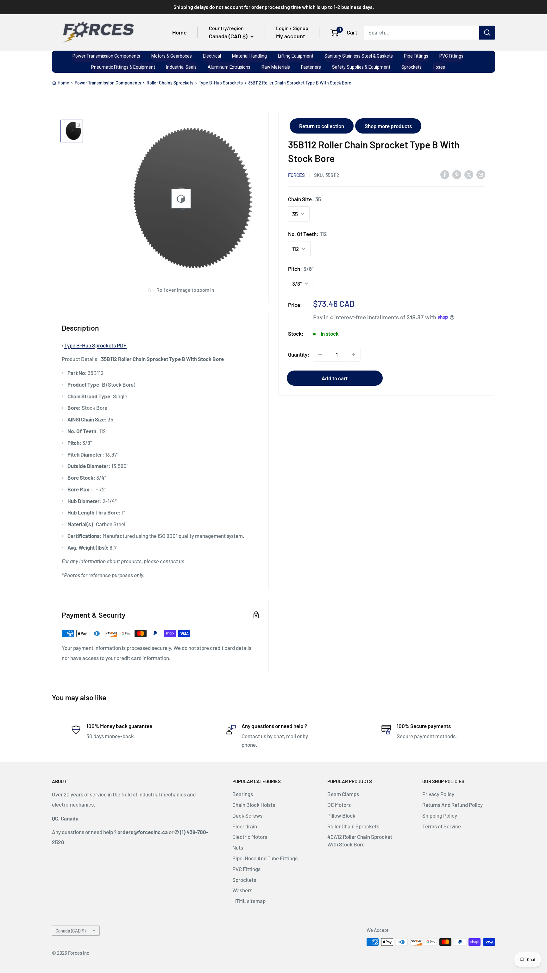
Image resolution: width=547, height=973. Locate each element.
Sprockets (244, 879)
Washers (242, 890)
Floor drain (244, 826)
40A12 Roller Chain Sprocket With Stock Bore (359, 840)
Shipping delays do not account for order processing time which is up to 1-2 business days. (273, 7)
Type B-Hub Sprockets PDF (95, 345)
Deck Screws (247, 815)
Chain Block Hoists (253, 804)
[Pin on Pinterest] (456, 174)
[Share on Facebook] (444, 174)
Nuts (237, 847)
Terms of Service (441, 826)
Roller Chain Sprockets (353, 826)
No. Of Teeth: (307, 233)
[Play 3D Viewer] (181, 199)
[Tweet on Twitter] (468, 174)
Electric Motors (249, 836)
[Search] (487, 32)
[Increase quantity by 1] (353, 354)
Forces (296, 175)
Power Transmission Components (108, 82)
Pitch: (301, 268)
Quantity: (298, 354)
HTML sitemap (249, 901)
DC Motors (339, 804)
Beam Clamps (343, 794)
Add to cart (335, 378)
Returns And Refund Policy (452, 804)
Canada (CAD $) (70, 930)
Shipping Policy (439, 815)
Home (179, 32)
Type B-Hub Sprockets (221, 82)
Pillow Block (341, 815)
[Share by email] (480, 174)
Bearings (242, 794)
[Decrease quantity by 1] (320, 354)
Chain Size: (304, 199)
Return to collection (321, 126)
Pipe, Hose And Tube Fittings (265, 858)
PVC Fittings (246, 869)
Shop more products (388, 126)
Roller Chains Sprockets (170, 82)
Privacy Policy (438, 794)
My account (290, 36)
